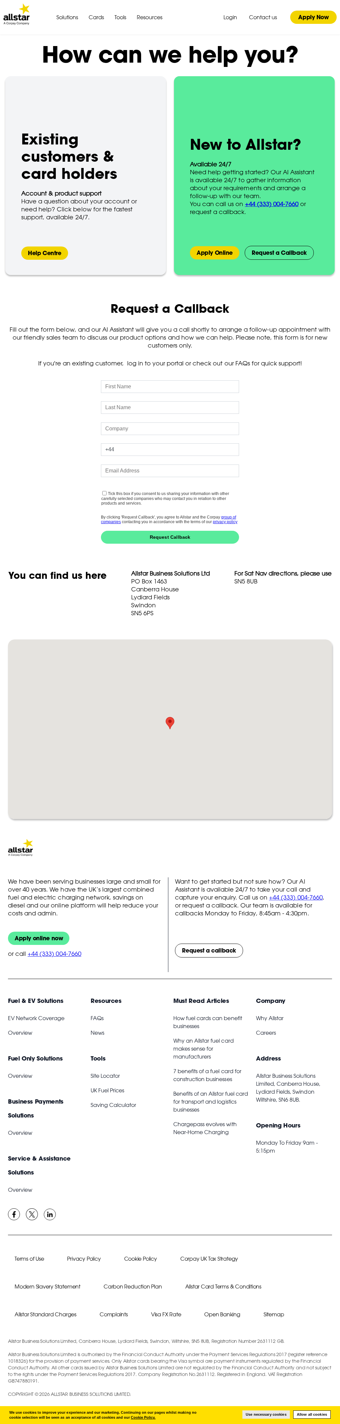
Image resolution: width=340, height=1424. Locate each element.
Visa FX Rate (166, 1314)
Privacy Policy (84, 1258)
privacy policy (225, 522)
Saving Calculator (113, 1105)
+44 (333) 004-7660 (54, 953)
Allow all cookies (312, 1414)
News (97, 1032)
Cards (96, 17)
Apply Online (215, 252)
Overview (20, 1032)
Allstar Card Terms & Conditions (223, 1286)
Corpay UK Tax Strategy (209, 1258)
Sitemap (274, 1314)
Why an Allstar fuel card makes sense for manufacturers (203, 1048)
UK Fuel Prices (107, 1090)
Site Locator (105, 1075)
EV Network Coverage (36, 1018)
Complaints (114, 1314)
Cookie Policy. (143, 1417)
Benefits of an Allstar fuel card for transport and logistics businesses (210, 1101)
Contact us (263, 17)
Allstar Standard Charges (45, 1314)
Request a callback (209, 950)
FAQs (97, 1018)
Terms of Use (29, 1258)
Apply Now (313, 17)
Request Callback (170, 537)
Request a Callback (279, 252)
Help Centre (44, 253)
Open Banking (222, 1314)
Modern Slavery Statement (47, 1286)
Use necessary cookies (266, 1414)
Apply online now (39, 938)
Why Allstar (270, 1018)
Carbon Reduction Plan (133, 1286)
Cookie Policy (140, 1258)
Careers (266, 1032)
